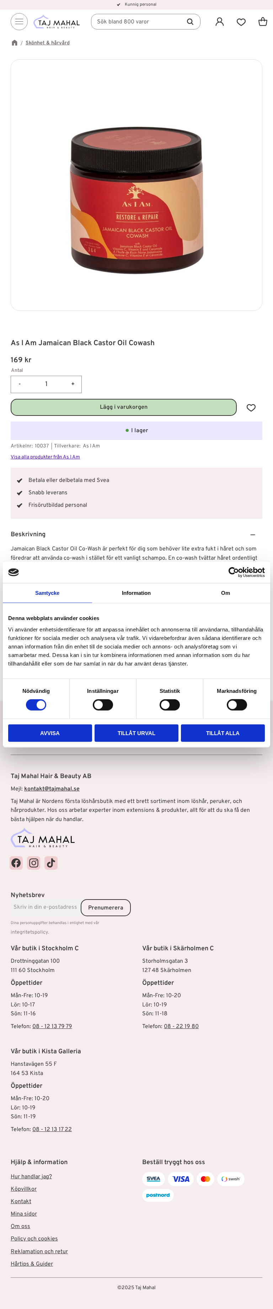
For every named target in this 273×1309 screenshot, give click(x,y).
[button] (241, 21)
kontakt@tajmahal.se (52, 789)
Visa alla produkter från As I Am (45, 457)
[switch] (103, 705)
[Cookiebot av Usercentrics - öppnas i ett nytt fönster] (234, 572)
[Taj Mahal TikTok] (51, 862)
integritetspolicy (29, 932)
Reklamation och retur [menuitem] (39, 1251)
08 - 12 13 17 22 (52, 1129)
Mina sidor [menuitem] (24, 1214)
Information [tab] (136, 593)
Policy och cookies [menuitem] (34, 1239)
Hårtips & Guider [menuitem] (32, 1264)
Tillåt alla (223, 733)
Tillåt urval (136, 733)
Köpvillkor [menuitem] (24, 1189)
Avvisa (50, 733)
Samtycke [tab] (47, 593)
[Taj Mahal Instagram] (33, 862)
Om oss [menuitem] (20, 1226)
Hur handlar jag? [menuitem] (31, 1176)
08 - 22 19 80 (181, 1026)
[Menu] (19, 21)
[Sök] (190, 21)
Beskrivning (28, 535)
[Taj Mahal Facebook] (16, 862)
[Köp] (124, 407)
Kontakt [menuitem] (21, 1201)
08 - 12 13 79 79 (52, 1026)
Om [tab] (225, 593)
